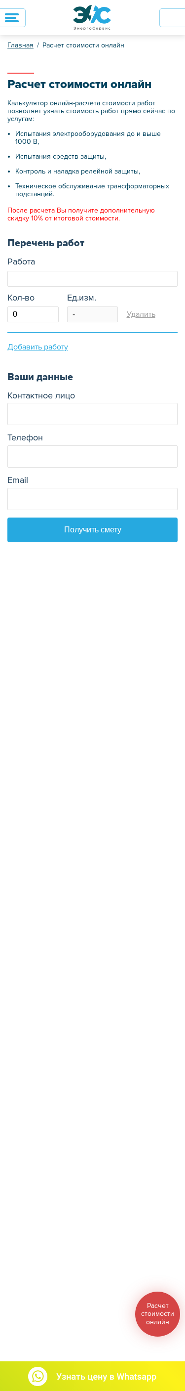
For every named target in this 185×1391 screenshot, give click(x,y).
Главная (20, 45)
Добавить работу (37, 347)
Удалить (141, 314)
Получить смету (92, 529)
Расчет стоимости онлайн (83, 45)
